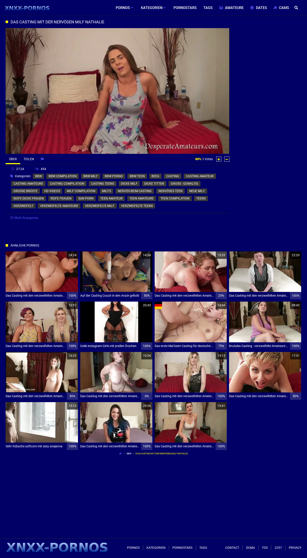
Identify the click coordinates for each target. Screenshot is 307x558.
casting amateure (28, 183)
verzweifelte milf (99, 206)
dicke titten (154, 183)
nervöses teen (170, 191)
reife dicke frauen (28, 198)
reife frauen (61, 198)
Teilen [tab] (29, 159)
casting (172, 176)
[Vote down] (226, 159)
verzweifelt (23, 206)
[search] (296, 7)
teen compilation (174, 198)
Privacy (295, 547)
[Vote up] (218, 159)
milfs (106, 191)
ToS (265, 547)
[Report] (42, 159)
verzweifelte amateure (59, 206)
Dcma (250, 547)
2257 (278, 547)
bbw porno (114, 176)
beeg (155, 176)
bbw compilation (63, 176)
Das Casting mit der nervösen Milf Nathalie (162, 453)
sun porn (85, 198)
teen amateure (141, 198)
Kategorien (156, 547)
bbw (38, 176)
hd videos (52, 191)
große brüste (25, 191)
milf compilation (81, 191)
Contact (232, 547)
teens (201, 198)
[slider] (43, 149)
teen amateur (111, 198)
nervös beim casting (135, 191)
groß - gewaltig (184, 183)
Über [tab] (13, 159)
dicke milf (129, 183)
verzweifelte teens (137, 206)
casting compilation (67, 183)
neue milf (197, 191)
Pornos (133, 547)
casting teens (102, 183)
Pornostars (182, 547)
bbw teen (137, 176)
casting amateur (200, 176)
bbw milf (90, 176)
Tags (203, 547)
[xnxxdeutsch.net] (27, 8)
